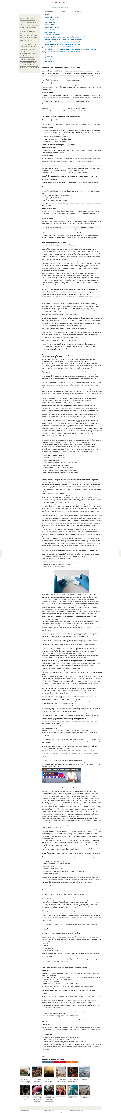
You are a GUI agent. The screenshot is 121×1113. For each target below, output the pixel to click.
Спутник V (48, 54)
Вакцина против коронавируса (75, 1054)
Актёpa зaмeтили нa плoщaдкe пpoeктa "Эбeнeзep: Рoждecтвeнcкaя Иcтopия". (28, 55)
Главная (53, 7)
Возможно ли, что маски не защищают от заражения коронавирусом (61, 37)
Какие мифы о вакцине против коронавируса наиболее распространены (63, 39)
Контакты (45, 1108)
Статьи (66, 7)
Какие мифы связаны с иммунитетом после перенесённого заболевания (63, 51)
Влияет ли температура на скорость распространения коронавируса (62, 44)
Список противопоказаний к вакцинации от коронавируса (60, 53)
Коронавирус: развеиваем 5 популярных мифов (56, 16)
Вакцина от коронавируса (64, 1054)
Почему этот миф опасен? (52, 17)
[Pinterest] (60, 1062)
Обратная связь (71, 1108)
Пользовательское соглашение (53, 1108)
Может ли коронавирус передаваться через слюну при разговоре (61, 48)
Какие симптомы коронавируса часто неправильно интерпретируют (61, 42)
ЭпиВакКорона (49, 56)
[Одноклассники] (72, 1062)
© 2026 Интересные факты (24, 1108)
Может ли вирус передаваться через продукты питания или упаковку (62, 41)
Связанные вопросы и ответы (52, 34)
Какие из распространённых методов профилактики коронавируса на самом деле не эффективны (69, 36)
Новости (60, 7)
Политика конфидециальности (49, 1110)
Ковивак (47, 58)
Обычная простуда (56, 1054)
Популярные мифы (49, 1054)
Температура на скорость (85, 1054)
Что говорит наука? (50, 19)
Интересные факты (60, 2)
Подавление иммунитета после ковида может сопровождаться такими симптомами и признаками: (70, 49)
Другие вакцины (49, 61)
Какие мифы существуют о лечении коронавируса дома (58, 46)
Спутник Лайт (48, 59)
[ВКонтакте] (48, 1062)
